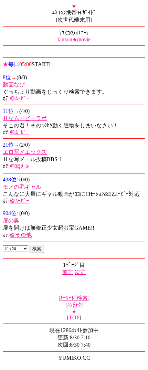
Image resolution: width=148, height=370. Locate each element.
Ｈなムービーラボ (25, 118)
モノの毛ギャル (22, 187)
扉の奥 (11, 220)
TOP (74, 317)
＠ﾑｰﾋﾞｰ (19, 99)
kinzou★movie (74, 39)
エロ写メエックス (25, 152)
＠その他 (21, 235)
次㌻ (80, 272)
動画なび (14, 84)
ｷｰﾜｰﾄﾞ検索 (74, 298)
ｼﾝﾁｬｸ (74, 305)
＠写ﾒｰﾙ (19, 166)
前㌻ (67, 272)
